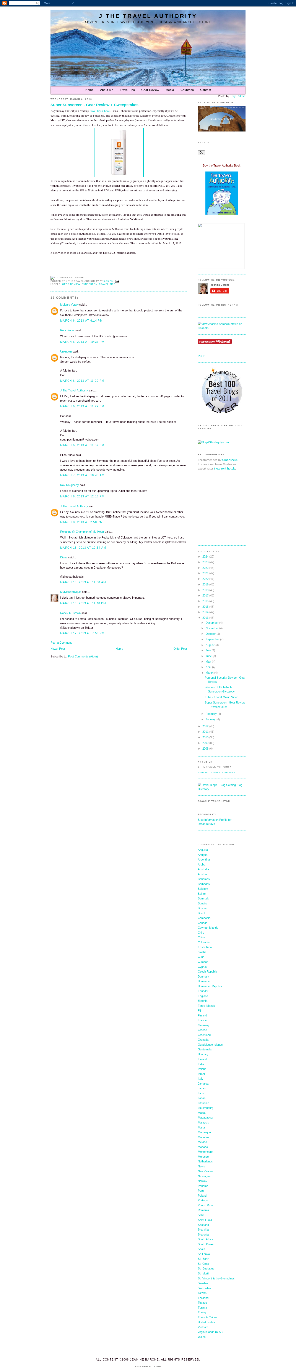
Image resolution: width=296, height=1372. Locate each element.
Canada (202, 923)
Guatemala (204, 1049)
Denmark (203, 976)
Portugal (203, 1200)
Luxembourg (205, 1107)
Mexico (202, 1142)
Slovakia (203, 1229)
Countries (187, 89)
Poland (202, 1195)
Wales (202, 1336)
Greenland (204, 1035)
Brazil (201, 913)
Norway (202, 1181)
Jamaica (203, 1083)
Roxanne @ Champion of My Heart (82, 531)
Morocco (203, 1156)
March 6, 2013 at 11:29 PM (82, 406)
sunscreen (89, 284)
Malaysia (203, 1122)
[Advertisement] (211, 514)
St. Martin (204, 1273)
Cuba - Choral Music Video (221, 697)
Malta (201, 1127)
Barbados (204, 884)
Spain (201, 1249)
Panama (203, 1186)
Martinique (204, 1132)
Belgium (203, 888)
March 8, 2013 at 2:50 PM (81, 522)
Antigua (202, 854)
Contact (205, 89)
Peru (201, 1190)
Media (170, 89)
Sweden (203, 1283)
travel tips (107, 284)
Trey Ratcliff (238, 96)
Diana (63, 557)
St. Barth (203, 1258)
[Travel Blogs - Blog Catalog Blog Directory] (222, 789)
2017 (205, 595)
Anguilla (203, 849)
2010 (205, 737)
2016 (205, 601)
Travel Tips (127, 89)
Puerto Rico (205, 1205)
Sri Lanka (204, 1254)
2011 (205, 731)
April (208, 667)
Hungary (203, 1054)
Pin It (201, 356)
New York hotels (224, 468)
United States (206, 1322)
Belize (202, 893)
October (211, 633)
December (212, 622)
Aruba (201, 864)
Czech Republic (208, 971)
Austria (202, 874)
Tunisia (202, 1307)
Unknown (66, 351)
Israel (201, 1073)
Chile (201, 932)
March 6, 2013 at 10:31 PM (82, 341)
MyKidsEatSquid (70, 591)
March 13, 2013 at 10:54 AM (83, 547)
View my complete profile (217, 772)
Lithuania (203, 1103)
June (209, 656)
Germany (203, 1025)
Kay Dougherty (69, 485)
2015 (205, 606)
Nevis (201, 1166)
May (208, 661)
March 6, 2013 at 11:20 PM (82, 380)
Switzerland (205, 1288)
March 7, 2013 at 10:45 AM (82, 475)
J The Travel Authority (148, 16)
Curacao (203, 961)
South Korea (205, 1244)
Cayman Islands (208, 927)
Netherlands (205, 1161)
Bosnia (202, 908)
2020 (205, 578)
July (208, 650)
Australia (203, 869)
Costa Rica (205, 947)
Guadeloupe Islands (210, 1044)
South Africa (205, 1239)
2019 (205, 584)
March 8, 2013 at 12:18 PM (82, 496)
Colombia (204, 942)
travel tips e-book (100, 110)
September (212, 639)
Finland (202, 1015)
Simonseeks (229, 460)
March (209, 672)
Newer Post (57, 648)
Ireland (202, 1069)
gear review (71, 284)
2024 (205, 556)
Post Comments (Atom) (83, 656)
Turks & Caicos (207, 1317)
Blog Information (208, 819)
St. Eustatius (206, 1268)
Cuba (201, 956)
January (211, 719)
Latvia (201, 1098)
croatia (202, 952)
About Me (106, 89)
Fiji (200, 1010)
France (202, 1020)
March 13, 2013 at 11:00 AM (83, 582)
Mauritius (203, 1137)
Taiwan (202, 1293)
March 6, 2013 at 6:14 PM (81, 320)
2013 (205, 617)
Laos (201, 1093)
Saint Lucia (205, 1219)
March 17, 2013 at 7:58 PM (82, 633)
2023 (205, 562)
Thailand (203, 1298)
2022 (205, 567)
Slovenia (203, 1234)
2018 (205, 590)
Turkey (202, 1312)
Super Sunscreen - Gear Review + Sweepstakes (94, 105)
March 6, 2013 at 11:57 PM (82, 445)
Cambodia (204, 918)
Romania (203, 1210)
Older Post (180, 648)
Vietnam (203, 1327)
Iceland (202, 1059)
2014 (205, 612)
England (203, 996)
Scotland (203, 1224)
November (212, 628)
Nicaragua (204, 1176)
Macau (202, 1112)
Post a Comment (61, 642)
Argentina (204, 859)
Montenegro (205, 1151)
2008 (205, 748)
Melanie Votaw (69, 304)
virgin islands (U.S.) (210, 1332)
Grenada (203, 1039)
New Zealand (206, 1171)
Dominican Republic (210, 986)
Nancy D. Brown (70, 613)
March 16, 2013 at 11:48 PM (83, 603)
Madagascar (205, 1117)
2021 (205, 573)
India (201, 1064)
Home (89, 89)
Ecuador (203, 991)
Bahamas (204, 879)
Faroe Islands (206, 1005)
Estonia (202, 1000)
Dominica (204, 981)
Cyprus (202, 966)
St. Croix (203, 1263)
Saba (201, 1215)
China (201, 937)
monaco (203, 1147)
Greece (202, 1030)
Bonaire (202, 903)
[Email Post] (116, 281)
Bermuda (203, 898)
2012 (205, 726)
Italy (200, 1078)
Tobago (202, 1302)
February (211, 713)
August (210, 645)
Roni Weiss (67, 330)
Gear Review (150, 89)
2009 (205, 743)
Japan (201, 1088)
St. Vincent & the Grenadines (216, 1278)
